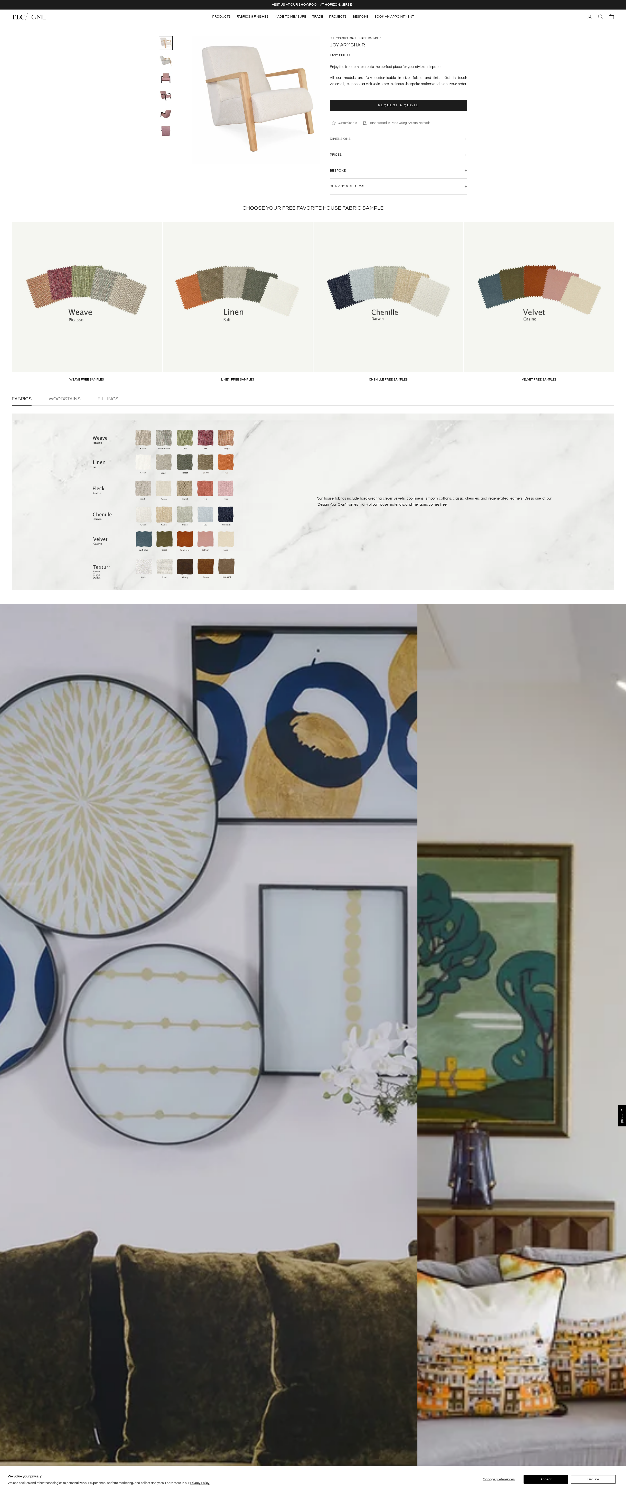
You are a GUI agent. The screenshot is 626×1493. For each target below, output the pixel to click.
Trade (317, 16)
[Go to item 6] (166, 131)
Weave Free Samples (86, 379)
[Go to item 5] (166, 113)
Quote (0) (622, 1116)
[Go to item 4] (166, 96)
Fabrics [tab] (22, 398)
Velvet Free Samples (539, 379)
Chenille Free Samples (388, 379)
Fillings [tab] (108, 398)
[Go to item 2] (166, 60)
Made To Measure (290, 16)
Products (221, 16)
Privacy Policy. (200, 1483)
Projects (338, 16)
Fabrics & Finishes (253, 16)
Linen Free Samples (237, 379)
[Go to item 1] (166, 43)
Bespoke (361, 16)
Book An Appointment (394, 16)
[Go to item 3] (166, 78)
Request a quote (398, 105)
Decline (593, 1479)
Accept (546, 1479)
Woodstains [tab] (64, 398)
